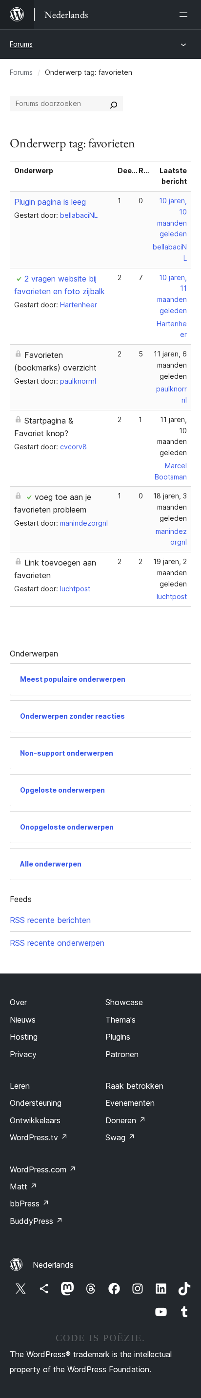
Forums (21, 44)
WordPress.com (43, 1169)
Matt (23, 1186)
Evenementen (130, 1103)
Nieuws (23, 1020)
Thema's (120, 1020)
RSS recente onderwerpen (57, 943)
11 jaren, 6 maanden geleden (170, 365)
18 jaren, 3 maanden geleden (170, 507)
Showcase (124, 1002)
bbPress (29, 1203)
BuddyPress (36, 1221)
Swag (120, 1137)
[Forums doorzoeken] (113, 103)
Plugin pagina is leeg (50, 202)
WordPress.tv (39, 1137)
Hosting (24, 1037)
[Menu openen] (185, 14)
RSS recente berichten (50, 920)
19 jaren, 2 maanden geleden (170, 572)
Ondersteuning (35, 1103)
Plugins (117, 1037)
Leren (20, 1086)
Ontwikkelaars (35, 1120)
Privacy (23, 1054)
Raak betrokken (134, 1086)
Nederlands (53, 1265)
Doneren (125, 1120)
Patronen (122, 1054)
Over (18, 1002)
